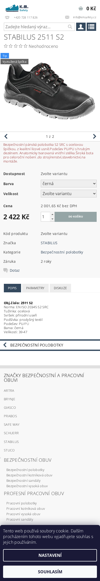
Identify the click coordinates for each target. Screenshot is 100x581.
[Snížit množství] (52, 218)
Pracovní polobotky (21, 503)
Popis (12, 288)
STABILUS (49, 242)
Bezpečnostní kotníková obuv (29, 475)
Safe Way (12, 424)
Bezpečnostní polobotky (62, 252)
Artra (9, 390)
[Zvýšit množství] (52, 214)
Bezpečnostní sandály (23, 480)
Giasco (10, 407)
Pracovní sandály (19, 519)
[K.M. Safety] (18, 6)
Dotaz (15, 270)
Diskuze (60, 288)
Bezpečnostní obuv (27, 460)
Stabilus (11, 441)
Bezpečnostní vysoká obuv (27, 486)
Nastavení (50, 555)
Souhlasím (50, 572)
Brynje (9, 399)
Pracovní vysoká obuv (23, 514)
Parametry (35, 288)
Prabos (10, 416)
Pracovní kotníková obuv (25, 508)
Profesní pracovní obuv (34, 493)
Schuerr (11, 433)
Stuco (9, 450)
